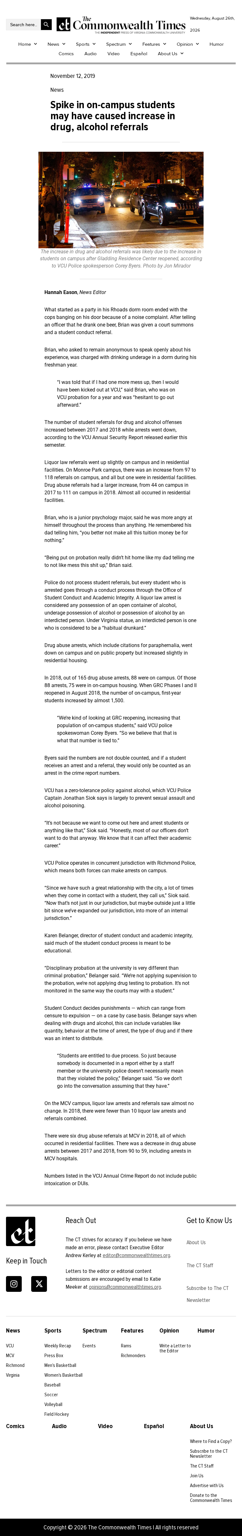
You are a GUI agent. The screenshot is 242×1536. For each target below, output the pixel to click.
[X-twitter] (39, 1284)
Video (113, 53)
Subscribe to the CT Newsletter (209, 1453)
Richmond (15, 1365)
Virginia (13, 1375)
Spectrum (116, 44)
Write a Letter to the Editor (175, 1348)
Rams (126, 1346)
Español (138, 53)
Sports (82, 44)
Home (24, 44)
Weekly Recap (57, 1346)
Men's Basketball (60, 1365)
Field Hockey (56, 1414)
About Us (167, 53)
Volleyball (53, 1404)
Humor (217, 44)
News (53, 44)
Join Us (197, 1476)
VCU (10, 1346)
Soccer (51, 1395)
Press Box (53, 1355)
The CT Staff (200, 1265)
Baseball (52, 1385)
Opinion (185, 44)
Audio (90, 53)
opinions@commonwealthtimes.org (125, 1286)
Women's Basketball (63, 1375)
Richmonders (133, 1355)
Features (151, 44)
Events (89, 1346)
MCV (10, 1355)
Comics (66, 53)
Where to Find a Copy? (211, 1441)
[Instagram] (14, 1284)
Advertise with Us (207, 1485)
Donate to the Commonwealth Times (211, 1498)
